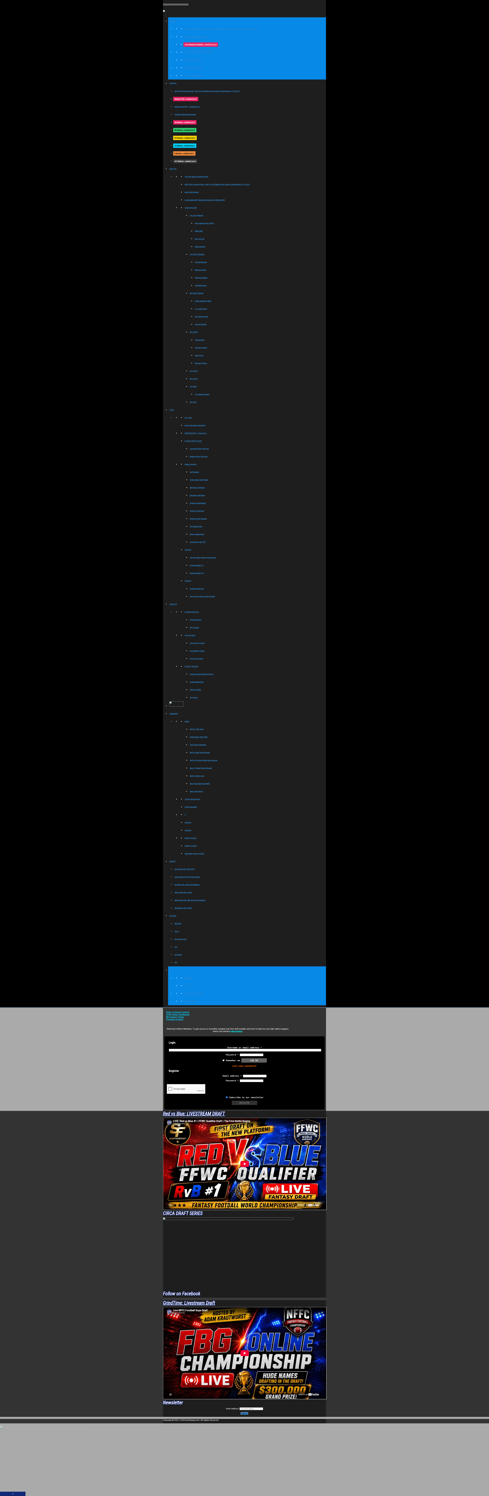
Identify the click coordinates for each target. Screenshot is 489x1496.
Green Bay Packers (201, 348)
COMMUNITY (173, 714)
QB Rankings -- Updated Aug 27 (184, 122)
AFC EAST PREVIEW (196, 216)
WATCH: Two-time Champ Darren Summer (204, 760)
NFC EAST (193, 402)
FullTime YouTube (190, 838)
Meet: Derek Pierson (196, 791)
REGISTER (177, 924)
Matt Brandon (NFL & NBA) (183, 908)
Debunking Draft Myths (197, 495)
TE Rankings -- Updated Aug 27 (184, 146)
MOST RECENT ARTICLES (193, 60)
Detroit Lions (199, 355)
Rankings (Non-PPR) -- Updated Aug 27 (187, 107)
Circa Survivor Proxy (196, 659)
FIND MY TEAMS (195, 690)
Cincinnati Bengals (201, 262)
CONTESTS (173, 604)
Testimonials (190, 1001)
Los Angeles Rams (201, 309)
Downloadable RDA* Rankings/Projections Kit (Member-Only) (205, 200)
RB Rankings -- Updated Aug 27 (184, 130)
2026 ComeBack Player (193, 76)
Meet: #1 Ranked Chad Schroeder (201, 768)
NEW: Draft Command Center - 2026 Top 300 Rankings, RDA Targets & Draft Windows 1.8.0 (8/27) (221, 29)
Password (232, 1055)
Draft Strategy (194, 472)
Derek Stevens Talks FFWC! (199, 737)
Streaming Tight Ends (197, 511)
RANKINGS (172, 83)
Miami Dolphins (200, 247)
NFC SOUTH (194, 379)
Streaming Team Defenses (198, 519)
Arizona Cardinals (201, 324)
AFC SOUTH (194, 371)
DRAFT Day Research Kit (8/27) (196, 37)
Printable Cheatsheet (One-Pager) (185, 114)
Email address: (233, 1408)
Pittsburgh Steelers (201, 278)
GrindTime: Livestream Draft (189, 1303)
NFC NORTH (194, 332)
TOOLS (171, 410)
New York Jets (199, 239)
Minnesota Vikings (201, 363)
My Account (194, 697)
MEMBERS (172, 21)
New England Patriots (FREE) (204, 223)
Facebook (188, 823)
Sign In (176, 931)
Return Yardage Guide (197, 534)
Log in (254, 1060)
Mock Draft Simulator (192, 192)
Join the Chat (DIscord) (192, 799)
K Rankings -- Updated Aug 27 (184, 153)
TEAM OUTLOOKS (191, 208)
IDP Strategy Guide (196, 526)
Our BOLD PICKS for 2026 (193, 441)
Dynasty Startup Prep (197, 589)
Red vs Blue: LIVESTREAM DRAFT (194, 1113)
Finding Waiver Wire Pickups (199, 480)
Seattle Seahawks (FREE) (203, 301)
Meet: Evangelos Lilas (197, 776)
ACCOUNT (172, 916)
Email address (232, 1076)
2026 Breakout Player (193, 68)
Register (244, 1103)
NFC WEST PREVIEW (196, 293)
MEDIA (187, 721)
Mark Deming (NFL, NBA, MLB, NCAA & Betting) (189, 900)
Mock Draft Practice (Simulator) (195, 425)
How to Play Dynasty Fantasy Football (202, 596)
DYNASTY (188, 581)
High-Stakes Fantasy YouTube (194, 854)
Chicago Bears (199, 340)
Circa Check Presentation (198, 745)
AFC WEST (193, 387)
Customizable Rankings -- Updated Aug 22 (201, 44)
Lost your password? (244, 1066)
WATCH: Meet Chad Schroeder (200, 753)
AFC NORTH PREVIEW (197, 254)
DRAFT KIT (172, 169)
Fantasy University (191, 464)
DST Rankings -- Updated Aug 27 (185, 161)
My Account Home (180, 939)
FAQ (175, 962)
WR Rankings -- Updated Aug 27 (184, 138)
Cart (175, 947)
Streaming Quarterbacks (198, 503)
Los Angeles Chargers (202, 394)
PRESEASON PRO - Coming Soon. (196, 433)
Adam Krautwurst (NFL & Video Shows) (187, 877)
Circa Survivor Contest (197, 643)
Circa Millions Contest (197, 651)
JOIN (171, 970)
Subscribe (188, 978)
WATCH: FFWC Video (197, 729)
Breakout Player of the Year (199, 457)
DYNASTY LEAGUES (191, 666)
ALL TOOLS (188, 418)
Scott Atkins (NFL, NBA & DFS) (184, 869)
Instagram (188, 830)
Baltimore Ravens (200, 270)
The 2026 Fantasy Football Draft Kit (199, 52)
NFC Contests (194, 628)
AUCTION (188, 550)
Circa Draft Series (195, 620)
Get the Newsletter (191, 807)
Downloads (178, 955)
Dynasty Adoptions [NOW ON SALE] (201, 674)
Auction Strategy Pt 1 (197, 565)
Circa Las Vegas (190, 635)
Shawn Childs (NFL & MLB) (183, 892)
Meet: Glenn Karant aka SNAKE (200, 784)
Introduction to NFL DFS (198, 542)
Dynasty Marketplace (197, 682)
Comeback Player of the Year (199, 449)
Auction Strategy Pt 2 (197, 573)
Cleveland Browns (201, 285)
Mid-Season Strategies (197, 488)
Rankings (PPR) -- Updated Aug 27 (185, 99)
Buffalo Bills (199, 231)
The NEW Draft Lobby (192, 612)
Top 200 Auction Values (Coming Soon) (203, 558)
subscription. (236, 1031)
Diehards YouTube (191, 846)
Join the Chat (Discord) (194, 994)
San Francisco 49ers (201, 317)
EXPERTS (172, 861)
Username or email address (244, 1047)
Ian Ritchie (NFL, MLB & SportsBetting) (187, 885)
